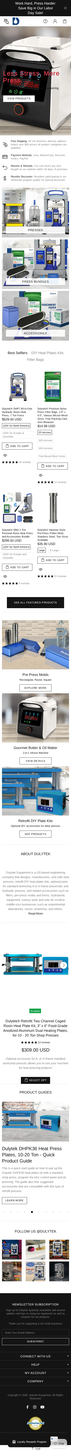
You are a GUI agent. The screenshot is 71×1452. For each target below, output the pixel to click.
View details (35, 760)
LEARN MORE (14, 1195)
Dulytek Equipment (16, 21)
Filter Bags (35, 360)
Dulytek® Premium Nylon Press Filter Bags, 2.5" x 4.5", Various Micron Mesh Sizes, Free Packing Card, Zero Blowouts (52, 415)
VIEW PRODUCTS (19, 98)
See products (36, 834)
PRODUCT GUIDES (36, 1092)
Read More (35, 913)
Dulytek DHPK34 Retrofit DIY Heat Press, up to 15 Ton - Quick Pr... (32, 1154)
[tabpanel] (35, 1151)
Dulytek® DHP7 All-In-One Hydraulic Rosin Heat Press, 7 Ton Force (17, 412)
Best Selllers (17, 353)
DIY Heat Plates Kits (47, 353)
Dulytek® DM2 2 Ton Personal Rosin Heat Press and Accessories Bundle (17, 533)
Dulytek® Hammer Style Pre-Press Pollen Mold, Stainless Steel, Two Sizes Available (52, 534)
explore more (35, 687)
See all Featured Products (35, 602)
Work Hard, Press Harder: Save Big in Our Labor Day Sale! (35, 8)
